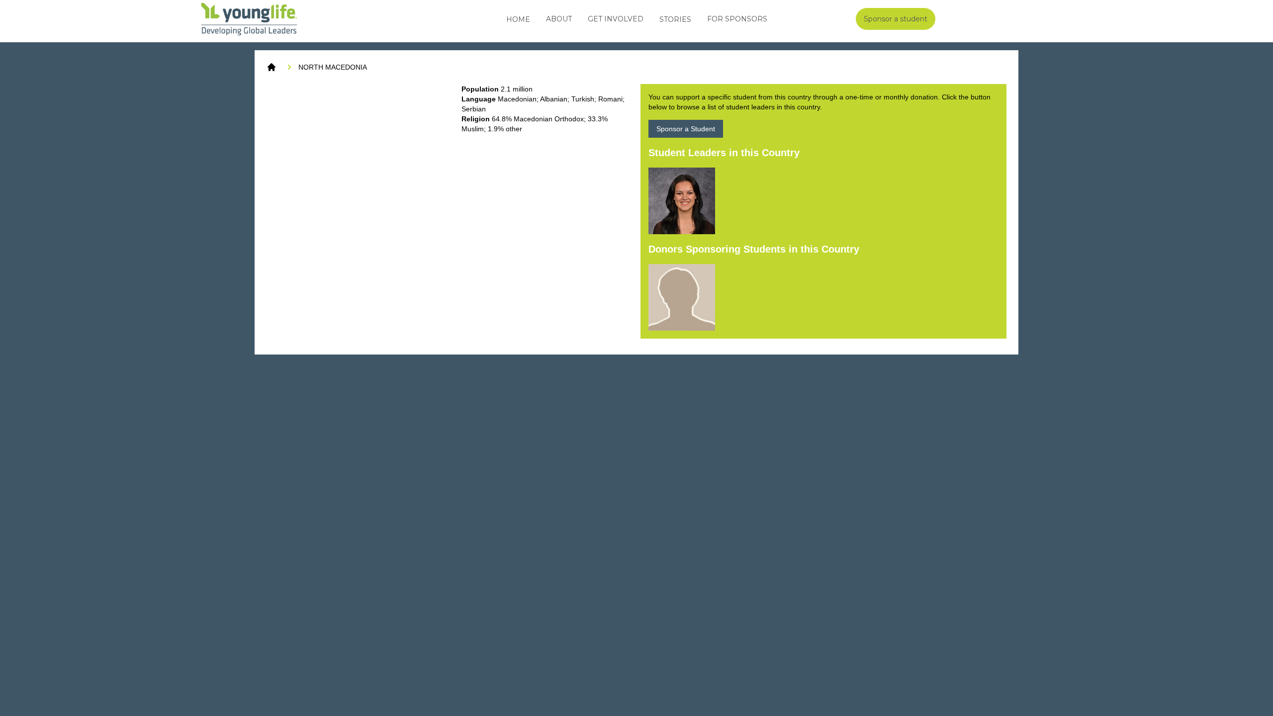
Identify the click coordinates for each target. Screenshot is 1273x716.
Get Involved (615, 18)
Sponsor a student (895, 18)
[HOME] (271, 67)
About (559, 18)
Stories (675, 19)
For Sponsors (737, 18)
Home (518, 19)
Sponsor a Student (685, 129)
